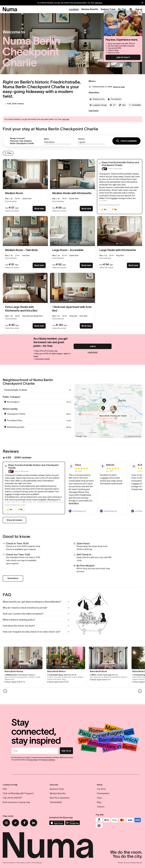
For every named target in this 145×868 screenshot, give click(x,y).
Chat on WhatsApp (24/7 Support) (18, 793)
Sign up (138, 9)
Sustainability (56, 802)
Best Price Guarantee (59, 798)
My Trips (122, 9)
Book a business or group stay (16, 802)
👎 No (114, 209)
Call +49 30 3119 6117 (12, 798)
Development (103, 793)
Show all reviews (14, 520)
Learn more (93, 110)
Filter (9, 153)
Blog (99, 802)
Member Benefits (89, 9)
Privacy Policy (32, 760)
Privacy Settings (37, 862)
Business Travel (108, 9)
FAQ (5, 789)
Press (99, 798)
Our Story (101, 789)
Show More (74, 503)
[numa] (10, 9)
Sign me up (66, 751)
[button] (57, 141)
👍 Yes (104, 209)
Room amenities (11, 201)
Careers (100, 807)
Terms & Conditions (48, 760)
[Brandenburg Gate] (104, 401)
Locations (74, 9)
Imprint (28, 862)
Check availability (129, 141)
